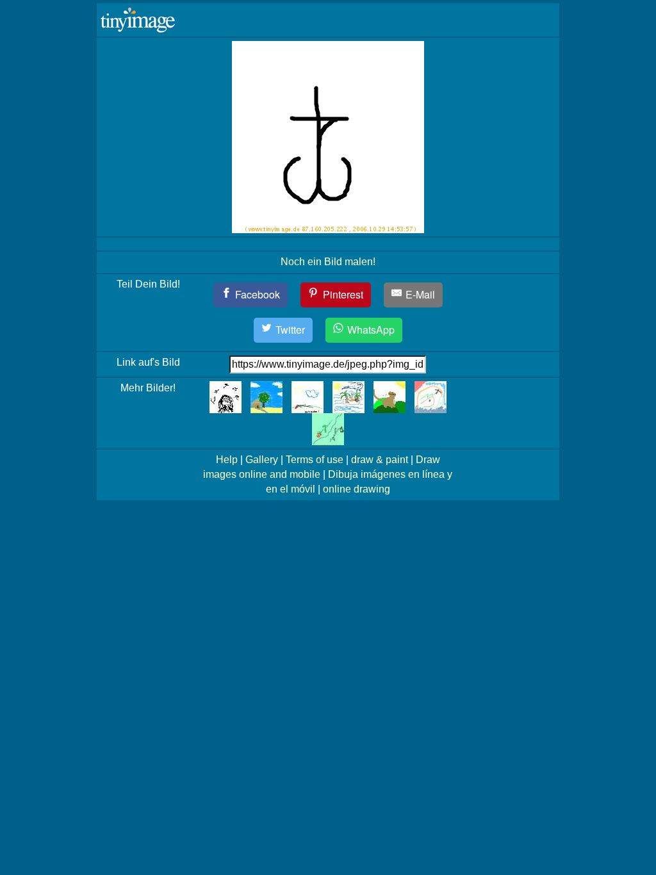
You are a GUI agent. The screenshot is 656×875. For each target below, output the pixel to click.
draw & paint (379, 459)
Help (227, 459)
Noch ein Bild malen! (328, 261)
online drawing (356, 489)
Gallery (261, 459)
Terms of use (314, 459)
